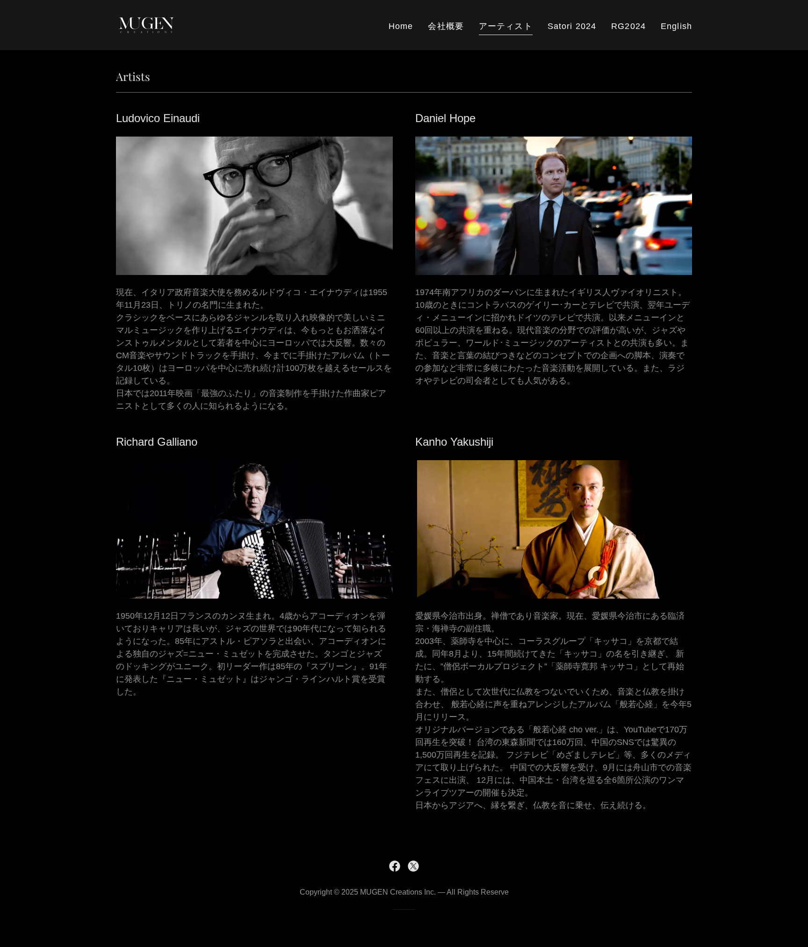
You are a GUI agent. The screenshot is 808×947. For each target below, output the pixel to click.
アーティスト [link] (506, 26)
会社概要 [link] (446, 26)
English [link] (676, 26)
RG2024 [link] (628, 26)
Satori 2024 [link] (572, 26)
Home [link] (401, 26)
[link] (146, 24)
